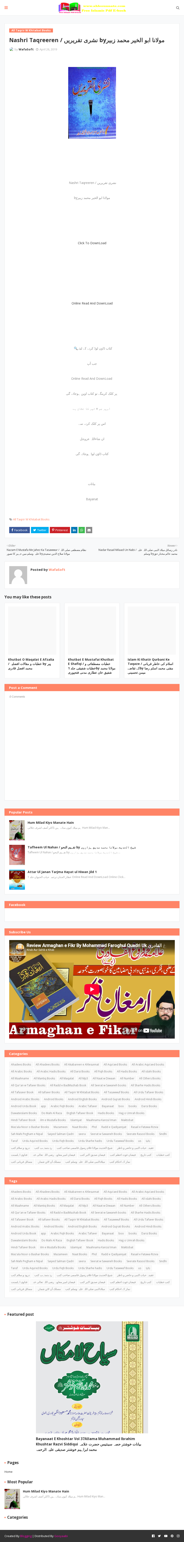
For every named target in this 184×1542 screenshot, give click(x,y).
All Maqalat (67, 1078)
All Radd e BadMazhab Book (68, 1085)
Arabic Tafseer (88, 1106)
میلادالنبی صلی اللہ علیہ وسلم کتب (85, 1162)
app (43, 1106)
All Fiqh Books (103, 1071)
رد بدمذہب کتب (43, 1148)
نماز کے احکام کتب (120, 1162)
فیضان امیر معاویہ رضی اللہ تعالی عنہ (53, 1155)
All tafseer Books (49, 1092)
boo (121, 1106)
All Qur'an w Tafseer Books (28, 1085)
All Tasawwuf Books (116, 1092)
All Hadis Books (127, 1071)
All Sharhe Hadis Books (145, 1085)
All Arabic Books (21, 1071)
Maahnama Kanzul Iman (101, 1120)
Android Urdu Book (23, 1106)
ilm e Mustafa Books (53, 1120)
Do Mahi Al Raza (52, 1113)
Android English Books (82, 1099)
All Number (127, 1078)
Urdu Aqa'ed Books (35, 1141)
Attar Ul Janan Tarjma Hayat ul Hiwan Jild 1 (62, 872)
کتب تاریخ (145, 1155)
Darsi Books (149, 1106)
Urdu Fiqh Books (63, 1141)
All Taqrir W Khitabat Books (31, 519)
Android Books (53, 1099)
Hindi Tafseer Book (23, 1120)
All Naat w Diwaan (104, 1078)
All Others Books (149, 1078)
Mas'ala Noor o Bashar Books (30, 1127)
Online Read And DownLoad (92, 303)
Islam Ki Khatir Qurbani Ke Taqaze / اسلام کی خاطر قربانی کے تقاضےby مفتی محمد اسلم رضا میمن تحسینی (150, 666)
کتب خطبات (163, 1155)
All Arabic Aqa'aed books (148, 1064)
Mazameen (61, 1127)
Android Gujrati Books (115, 1099)
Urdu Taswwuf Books (120, 1141)
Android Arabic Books (25, 1099)
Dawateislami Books (24, 1113)
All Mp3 (83, 1078)
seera (82, 1134)
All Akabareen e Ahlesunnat (81, 1064)
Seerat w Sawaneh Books (106, 1134)
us (139, 1141)
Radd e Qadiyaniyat (113, 1127)
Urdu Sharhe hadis (90, 1141)
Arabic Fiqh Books (62, 1106)
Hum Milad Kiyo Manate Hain (51, 822)
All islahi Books (151, 1071)
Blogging (26, 1536)
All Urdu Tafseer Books (148, 1092)
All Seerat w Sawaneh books (108, 1085)
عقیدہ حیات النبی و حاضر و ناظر (135, 1148)
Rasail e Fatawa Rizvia (144, 1127)
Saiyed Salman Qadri (61, 1134)
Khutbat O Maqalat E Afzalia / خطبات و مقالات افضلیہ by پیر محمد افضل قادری (31, 663)
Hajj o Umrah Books (131, 1113)
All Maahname (20, 1078)
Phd (94, 1127)
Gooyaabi (61, 1536)
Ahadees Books (21, 1064)
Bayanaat (108, 1106)
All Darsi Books (80, 1071)
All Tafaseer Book (22, 1092)
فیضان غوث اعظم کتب (123, 1155)
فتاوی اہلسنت (19, 1155)
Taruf (14, 1141)
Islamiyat (76, 1120)
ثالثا (148, 1141)
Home (8, 1472)
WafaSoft (26, 49)
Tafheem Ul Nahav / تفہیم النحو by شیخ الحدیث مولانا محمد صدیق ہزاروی (82, 847)
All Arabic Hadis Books (51, 1071)
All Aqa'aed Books (115, 1064)
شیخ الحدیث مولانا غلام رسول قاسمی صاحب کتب (84, 1148)
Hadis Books (106, 1113)
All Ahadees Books (47, 1064)
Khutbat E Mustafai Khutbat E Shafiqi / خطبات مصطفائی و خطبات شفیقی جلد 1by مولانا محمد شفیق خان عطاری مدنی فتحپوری (92, 666)
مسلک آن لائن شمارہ (49, 1162)
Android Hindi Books (148, 1099)
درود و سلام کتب (20, 1148)
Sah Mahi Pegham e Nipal (27, 1134)
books (133, 1106)
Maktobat (127, 1120)
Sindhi (163, 1134)
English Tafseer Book (80, 1113)
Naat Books (79, 1127)
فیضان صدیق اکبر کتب (92, 1155)
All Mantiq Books (44, 1078)
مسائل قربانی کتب (21, 1162)
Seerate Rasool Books (140, 1134)
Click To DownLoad (92, 243)
